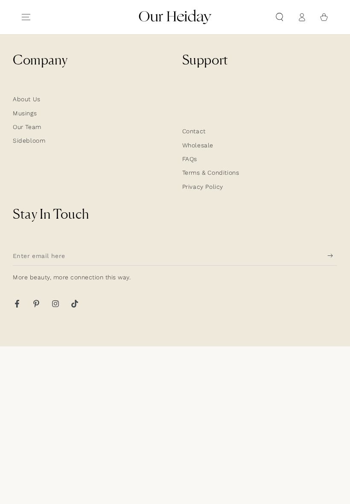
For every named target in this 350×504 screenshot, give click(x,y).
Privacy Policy (202, 186)
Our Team (27, 126)
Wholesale (197, 145)
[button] (279, 17)
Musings (25, 113)
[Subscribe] (332, 255)
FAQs (189, 158)
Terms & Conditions (210, 172)
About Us (27, 99)
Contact (194, 131)
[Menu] (26, 17)
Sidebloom (29, 140)
